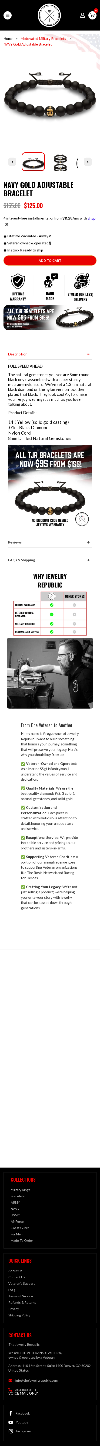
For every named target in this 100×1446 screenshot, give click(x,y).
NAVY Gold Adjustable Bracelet (27, 44)
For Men (17, 1234)
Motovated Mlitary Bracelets (43, 38)
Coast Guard (20, 1228)
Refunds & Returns (22, 1302)
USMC (15, 1215)
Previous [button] (12, 162)
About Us (15, 1271)
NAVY (15, 1209)
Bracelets (18, 1196)
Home (8, 38)
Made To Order (22, 1240)
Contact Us (16, 1277)
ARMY (15, 1202)
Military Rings (20, 1190)
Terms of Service (20, 1296)
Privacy (13, 1309)
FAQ (11, 1290)
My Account (82, 15)
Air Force (17, 1221)
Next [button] (88, 162)
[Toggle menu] (7, 15)
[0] (92, 15)
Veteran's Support (21, 1283)
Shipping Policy (19, 1315)
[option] (50, 98)
